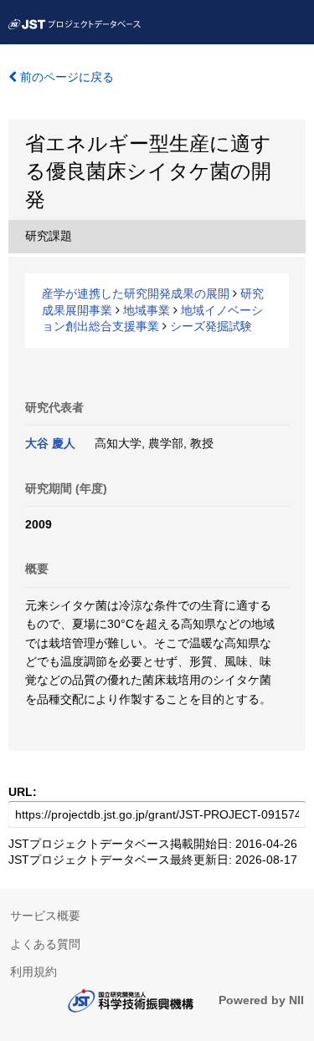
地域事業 (146, 310)
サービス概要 (45, 915)
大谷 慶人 (50, 443)
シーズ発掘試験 (211, 326)
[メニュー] (294, 20)
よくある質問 (45, 944)
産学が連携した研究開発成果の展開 (135, 293)
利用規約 (33, 971)
